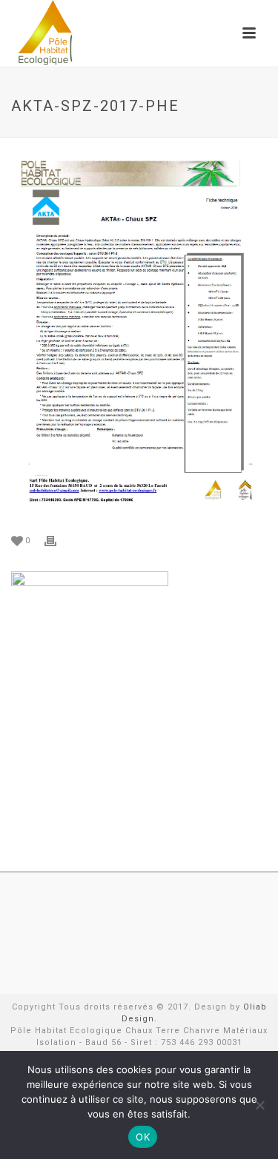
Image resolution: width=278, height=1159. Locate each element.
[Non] (259, 1105)
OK (143, 1137)
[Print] (57, 540)
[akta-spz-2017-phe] (139, 336)
